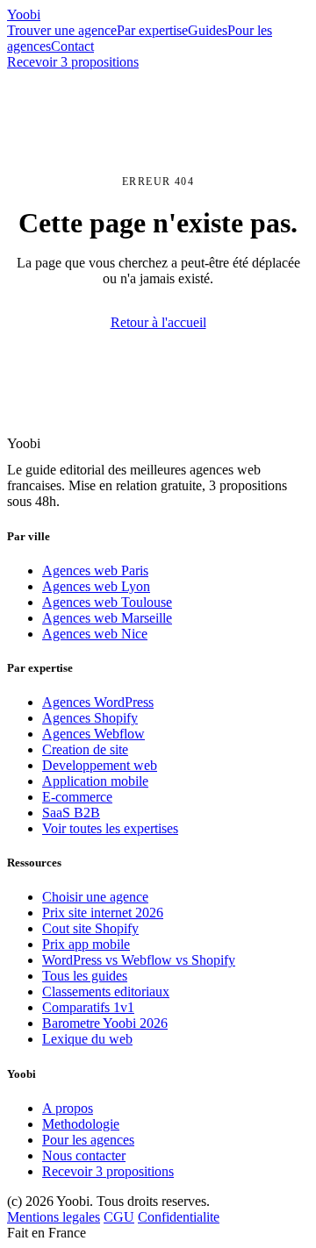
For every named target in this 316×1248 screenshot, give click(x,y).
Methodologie (80, 1123)
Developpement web (99, 765)
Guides (207, 30)
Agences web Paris (95, 570)
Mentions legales (53, 1216)
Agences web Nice (94, 633)
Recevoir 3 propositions (73, 61)
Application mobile (95, 781)
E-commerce (77, 796)
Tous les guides (84, 975)
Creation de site (85, 749)
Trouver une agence (62, 30)
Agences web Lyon (96, 586)
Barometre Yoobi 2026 (105, 1023)
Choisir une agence (95, 896)
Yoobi (23, 14)
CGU (119, 1216)
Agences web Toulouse (107, 602)
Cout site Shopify (90, 928)
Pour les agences (88, 1139)
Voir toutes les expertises (110, 828)
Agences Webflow (93, 733)
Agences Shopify (90, 717)
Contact (72, 46)
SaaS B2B (71, 812)
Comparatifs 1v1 (88, 1007)
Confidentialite (178, 1216)
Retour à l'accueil (158, 322)
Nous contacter (84, 1155)
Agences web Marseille (107, 617)
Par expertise (152, 30)
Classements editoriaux (105, 991)
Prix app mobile (86, 944)
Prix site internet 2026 (102, 912)
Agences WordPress (98, 702)
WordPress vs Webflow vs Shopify (138, 959)
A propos (67, 1108)
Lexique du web (87, 1038)
